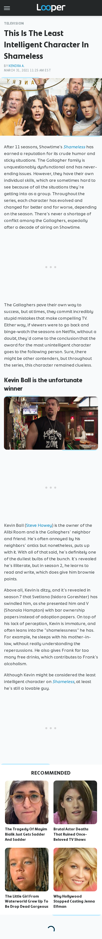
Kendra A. (17, 66)
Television (14, 23)
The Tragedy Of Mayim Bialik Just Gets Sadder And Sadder (26, 834)
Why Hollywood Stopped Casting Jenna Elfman (74, 901)
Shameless (74, 147)
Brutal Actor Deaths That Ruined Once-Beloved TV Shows (70, 834)
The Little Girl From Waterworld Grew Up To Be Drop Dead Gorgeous (26, 901)
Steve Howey (39, 525)
